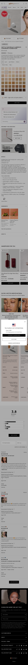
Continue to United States (14, 335)
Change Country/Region (14, 343)
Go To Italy (14, 339)
